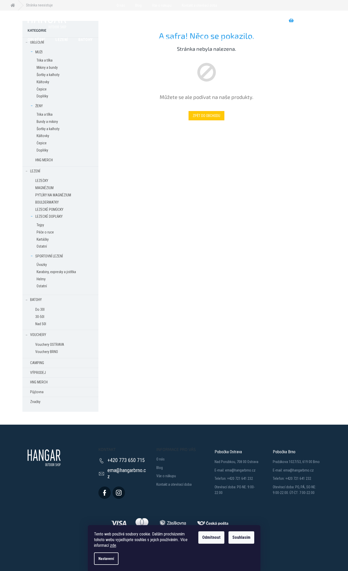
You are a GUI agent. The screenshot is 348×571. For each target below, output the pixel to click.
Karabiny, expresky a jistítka (56, 272)
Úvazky (42, 265)
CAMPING (37, 363)
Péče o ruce (45, 232)
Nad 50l (40, 324)
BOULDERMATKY (47, 202)
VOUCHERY (38, 335)
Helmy (41, 279)
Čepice (42, 89)
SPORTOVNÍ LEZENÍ (49, 256)
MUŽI (39, 52)
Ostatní (42, 246)
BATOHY (36, 300)
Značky (35, 402)
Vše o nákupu (162, 5)
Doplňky (42, 96)
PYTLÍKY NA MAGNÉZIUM (53, 195)
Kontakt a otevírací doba (199, 5)
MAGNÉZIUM (44, 188)
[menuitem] (36, 39)
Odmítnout (211, 537)
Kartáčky (43, 239)
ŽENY (39, 106)
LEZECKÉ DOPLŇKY (49, 216)
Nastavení (106, 559)
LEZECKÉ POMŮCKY (49, 209)
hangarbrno (119, 492)
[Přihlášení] (224, 5)
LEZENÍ (35, 171)
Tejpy (40, 225)
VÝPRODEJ (38, 373)
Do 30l (40, 309)
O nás (121, 5)
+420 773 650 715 (126, 460)
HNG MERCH (44, 160)
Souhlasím (241, 537)
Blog (138, 5)
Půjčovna (37, 392)
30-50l (39, 317)
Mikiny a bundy (47, 67)
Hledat (108, 20)
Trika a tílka (45, 60)
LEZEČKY (41, 181)
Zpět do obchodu (206, 116)
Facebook (104, 492)
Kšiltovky (43, 82)
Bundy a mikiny (47, 122)
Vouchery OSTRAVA (49, 344)
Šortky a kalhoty (48, 75)
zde (113, 545)
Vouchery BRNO (46, 352)
